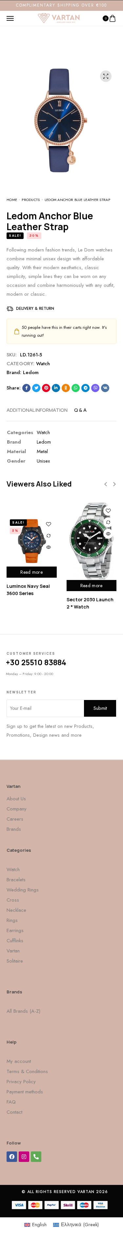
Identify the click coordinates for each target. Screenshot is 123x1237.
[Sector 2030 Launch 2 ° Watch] (92, 541)
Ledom (31, 372)
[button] (106, 484)
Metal (42, 451)
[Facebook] (12, 1156)
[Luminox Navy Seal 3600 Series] (32, 541)
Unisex (43, 461)
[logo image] (58, 17)
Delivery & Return (35, 308)
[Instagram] (24, 1156)
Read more (31, 572)
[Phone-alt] (36, 1156)
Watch (43, 363)
